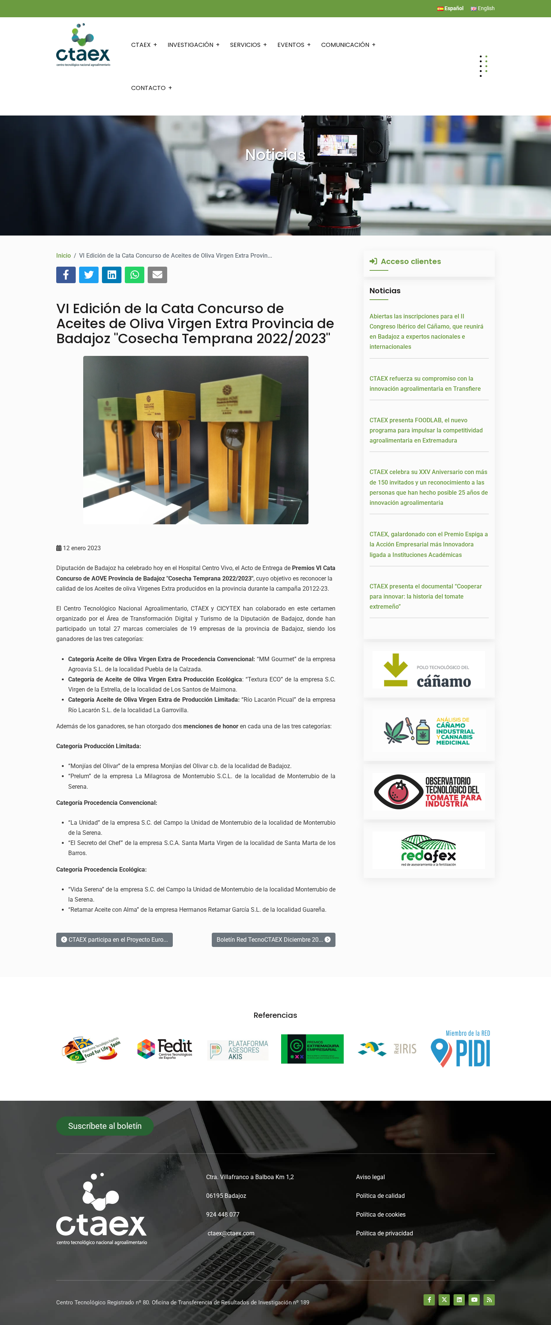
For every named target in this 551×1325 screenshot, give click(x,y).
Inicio (63, 255)
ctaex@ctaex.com (231, 1233)
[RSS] (489, 1299)
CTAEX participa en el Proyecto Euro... (117, 939)
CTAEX (141, 45)
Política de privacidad (384, 1233)
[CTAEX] (83, 44)
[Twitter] (444, 1299)
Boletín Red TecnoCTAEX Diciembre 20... (271, 939)
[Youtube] (474, 1299)
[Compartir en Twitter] (89, 275)
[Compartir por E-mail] (157, 275)
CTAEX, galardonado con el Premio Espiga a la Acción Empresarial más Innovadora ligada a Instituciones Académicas (429, 544)
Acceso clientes (409, 261)
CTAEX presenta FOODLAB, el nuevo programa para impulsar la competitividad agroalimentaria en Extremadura (426, 430)
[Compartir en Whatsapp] (134, 275)
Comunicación (345, 45)
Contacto (148, 88)
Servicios (245, 45)
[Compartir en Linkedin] (111, 275)
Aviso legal (370, 1177)
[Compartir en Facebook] (66, 275)
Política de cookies (381, 1214)
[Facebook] (429, 1299)
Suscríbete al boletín (105, 1126)
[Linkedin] (459, 1299)
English (486, 8)
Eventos (290, 45)
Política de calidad (380, 1195)
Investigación (190, 45)
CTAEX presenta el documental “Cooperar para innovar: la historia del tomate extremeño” (426, 596)
